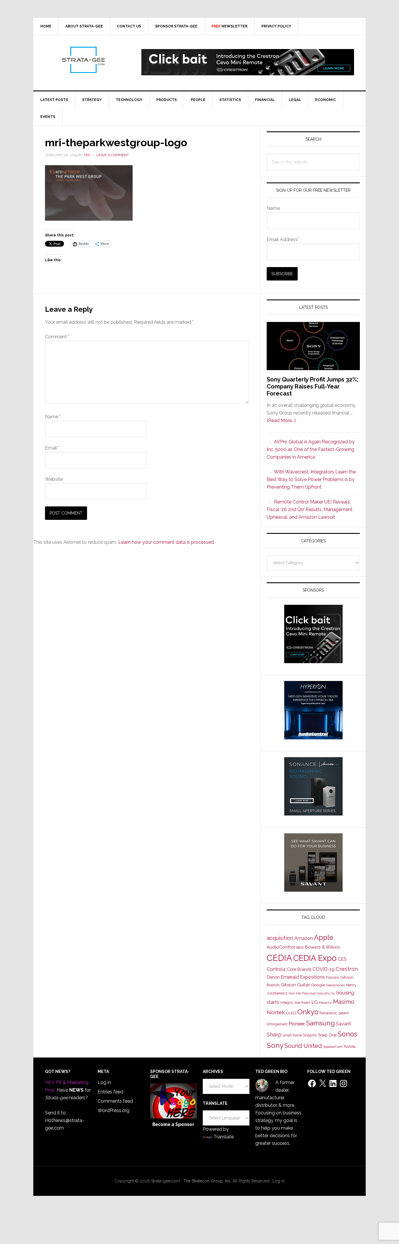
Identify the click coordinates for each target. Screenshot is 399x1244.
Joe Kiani (302, 1002)
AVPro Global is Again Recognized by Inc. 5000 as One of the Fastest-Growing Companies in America (311, 449)
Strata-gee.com (83, 60)
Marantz (325, 1003)
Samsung (320, 1023)
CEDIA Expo (314, 958)
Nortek (276, 1012)
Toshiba (349, 1047)
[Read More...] (281, 420)
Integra (286, 1002)
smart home (292, 1035)
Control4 (276, 969)
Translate (224, 1137)
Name (53, 416)
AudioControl (281, 947)
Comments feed (115, 1101)
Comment (57, 336)
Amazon (303, 938)
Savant (343, 1024)
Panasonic (328, 1013)
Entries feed (110, 1092)
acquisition (280, 938)
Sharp (274, 1034)
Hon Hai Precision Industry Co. (312, 993)
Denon (273, 977)
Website (54, 479)
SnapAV (310, 1035)
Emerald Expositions (303, 977)
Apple (323, 937)
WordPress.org (113, 1110)
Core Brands (299, 969)
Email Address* (283, 239)
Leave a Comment (112, 155)
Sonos (347, 1034)
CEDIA (279, 958)
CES (342, 959)
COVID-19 (323, 969)
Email (52, 448)
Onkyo (307, 1012)
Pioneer (297, 1024)
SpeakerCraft (332, 1046)
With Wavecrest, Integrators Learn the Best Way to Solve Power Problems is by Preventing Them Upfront (311, 479)
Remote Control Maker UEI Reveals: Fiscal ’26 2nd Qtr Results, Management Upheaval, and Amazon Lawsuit (310, 509)
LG (314, 1002)
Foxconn (332, 977)
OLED (291, 1013)
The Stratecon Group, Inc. (208, 1181)
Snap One (327, 1035)
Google (318, 984)
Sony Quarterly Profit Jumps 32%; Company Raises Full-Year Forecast (312, 386)
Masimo (343, 1001)
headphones (335, 985)
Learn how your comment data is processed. (166, 542)
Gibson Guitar (295, 984)
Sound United (303, 1045)
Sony (275, 1045)
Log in (104, 1082)
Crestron (347, 969)
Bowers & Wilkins (322, 947)
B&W (300, 947)
